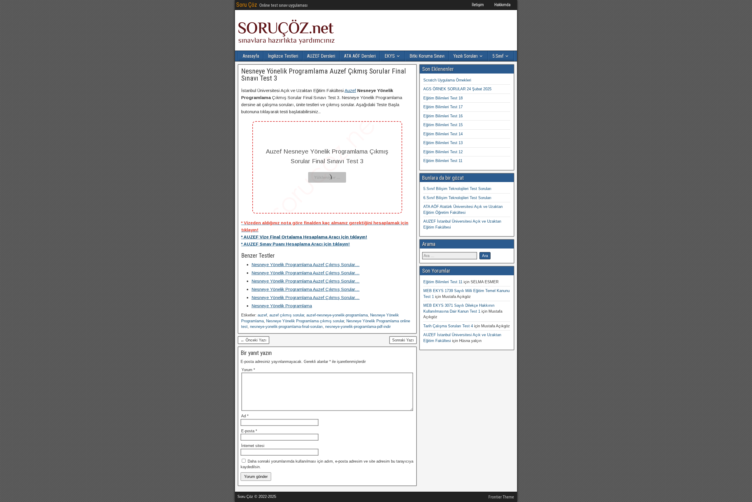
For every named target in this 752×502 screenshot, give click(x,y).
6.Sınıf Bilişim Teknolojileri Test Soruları (457, 198)
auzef (262, 315)
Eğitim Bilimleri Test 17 (443, 107)
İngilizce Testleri (283, 56)
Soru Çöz (246, 4)
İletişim (478, 4)
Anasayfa (251, 56)
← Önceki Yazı (253, 340)
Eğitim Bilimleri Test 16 (443, 116)
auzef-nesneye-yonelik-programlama (337, 315)
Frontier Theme (501, 497)
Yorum (248, 370)
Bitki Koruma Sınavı (426, 56)
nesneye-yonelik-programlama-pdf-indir (358, 326)
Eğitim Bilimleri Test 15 (443, 125)
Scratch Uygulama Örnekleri (447, 80)
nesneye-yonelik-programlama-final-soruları (286, 326)
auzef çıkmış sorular (286, 315)
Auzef (350, 90)
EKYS (390, 56)
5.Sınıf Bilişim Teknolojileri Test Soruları (457, 188)
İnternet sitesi (252, 445)
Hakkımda (502, 4)
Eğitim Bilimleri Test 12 (443, 152)
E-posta (249, 431)
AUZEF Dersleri (321, 56)
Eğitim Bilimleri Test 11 (442, 161)
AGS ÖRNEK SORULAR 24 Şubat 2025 (457, 89)
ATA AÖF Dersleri (360, 56)
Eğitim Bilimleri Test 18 (443, 98)
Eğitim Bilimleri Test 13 (443, 143)
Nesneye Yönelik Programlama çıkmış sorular (305, 321)
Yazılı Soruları (465, 56)
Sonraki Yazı (403, 340)
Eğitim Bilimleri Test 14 (443, 134)
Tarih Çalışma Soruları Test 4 (448, 326)
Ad (245, 416)
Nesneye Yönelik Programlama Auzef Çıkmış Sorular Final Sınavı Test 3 (323, 74)
